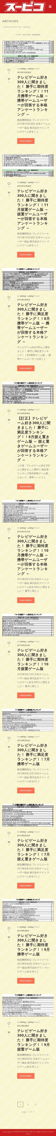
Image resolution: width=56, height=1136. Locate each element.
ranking (23, 68)
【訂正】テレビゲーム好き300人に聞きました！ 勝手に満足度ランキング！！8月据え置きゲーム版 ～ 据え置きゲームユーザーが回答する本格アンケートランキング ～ (33, 439)
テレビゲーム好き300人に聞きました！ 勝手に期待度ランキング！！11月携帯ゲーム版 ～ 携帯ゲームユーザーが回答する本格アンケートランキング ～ (33, 96)
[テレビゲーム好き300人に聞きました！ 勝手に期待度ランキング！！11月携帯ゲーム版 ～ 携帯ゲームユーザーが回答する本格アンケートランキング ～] (28, 52)
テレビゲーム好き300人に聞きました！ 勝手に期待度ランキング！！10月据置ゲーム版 (33, 659)
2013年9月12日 (23, 531)
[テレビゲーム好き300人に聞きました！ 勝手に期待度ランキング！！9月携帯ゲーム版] (28, 910)
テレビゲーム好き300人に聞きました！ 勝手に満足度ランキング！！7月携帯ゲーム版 (33, 754)
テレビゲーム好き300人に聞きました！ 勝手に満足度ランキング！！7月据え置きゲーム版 (33, 849)
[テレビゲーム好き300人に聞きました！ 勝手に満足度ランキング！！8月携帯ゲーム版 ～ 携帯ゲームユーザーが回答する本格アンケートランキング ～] (28, 279)
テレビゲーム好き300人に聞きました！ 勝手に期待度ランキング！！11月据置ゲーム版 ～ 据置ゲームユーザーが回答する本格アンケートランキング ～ (33, 209)
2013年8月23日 (23, 740)
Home (18, 35)
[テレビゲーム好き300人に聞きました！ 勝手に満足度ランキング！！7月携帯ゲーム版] (28, 720)
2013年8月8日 (23, 930)
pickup (31, 68)
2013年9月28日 (23, 299)
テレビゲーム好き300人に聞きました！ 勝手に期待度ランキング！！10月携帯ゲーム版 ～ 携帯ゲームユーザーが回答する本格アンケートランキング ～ (33, 555)
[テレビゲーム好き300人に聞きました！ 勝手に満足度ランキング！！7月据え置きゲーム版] (28, 815)
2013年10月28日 (24, 72)
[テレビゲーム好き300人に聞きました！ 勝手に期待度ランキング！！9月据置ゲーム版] (28, 1005)
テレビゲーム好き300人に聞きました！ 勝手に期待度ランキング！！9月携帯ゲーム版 (33, 944)
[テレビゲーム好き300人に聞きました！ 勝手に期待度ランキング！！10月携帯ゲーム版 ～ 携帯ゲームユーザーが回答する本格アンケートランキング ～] (28, 511)
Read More (26, 141)
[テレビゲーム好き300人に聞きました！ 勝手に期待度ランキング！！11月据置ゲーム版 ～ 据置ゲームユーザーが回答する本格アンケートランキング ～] (28, 165)
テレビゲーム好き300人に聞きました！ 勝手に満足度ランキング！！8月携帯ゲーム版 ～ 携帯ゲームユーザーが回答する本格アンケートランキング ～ (33, 323)
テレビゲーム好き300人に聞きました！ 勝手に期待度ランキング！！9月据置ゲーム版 (33, 1040)
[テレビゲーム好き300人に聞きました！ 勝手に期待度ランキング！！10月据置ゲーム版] (28, 624)
